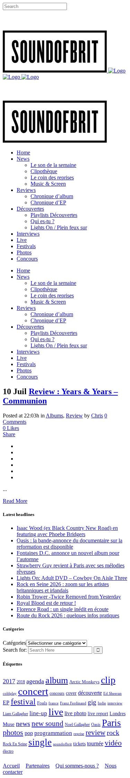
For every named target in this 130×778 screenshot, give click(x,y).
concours (57, 693)
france (54, 703)
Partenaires (38, 766)
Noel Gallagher (77, 724)
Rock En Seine (15, 744)
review (95, 732)
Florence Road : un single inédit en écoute (63, 609)
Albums (54, 415)
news (23, 723)
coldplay (10, 693)
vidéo (113, 742)
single (40, 742)
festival (23, 701)
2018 (21, 682)
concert (33, 691)
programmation (53, 733)
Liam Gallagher (15, 713)
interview (114, 703)
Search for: (15, 650)
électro (8, 751)
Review (74, 415)
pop (29, 733)
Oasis (96, 724)
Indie (102, 703)
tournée (95, 743)
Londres (117, 713)
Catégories (14, 643)
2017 (9, 681)
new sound (47, 723)
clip (108, 680)
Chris (97, 415)
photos (13, 732)
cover (71, 693)
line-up (38, 713)
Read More (15, 501)
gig (92, 702)
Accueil (11, 766)
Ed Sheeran (112, 693)
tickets (79, 743)
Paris (111, 723)
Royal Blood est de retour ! (46, 603)
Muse (9, 724)
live (56, 712)
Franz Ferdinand (73, 703)
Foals (42, 702)
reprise (78, 734)
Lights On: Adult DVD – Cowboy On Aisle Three (72, 578)
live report (98, 713)
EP (6, 702)
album (56, 680)
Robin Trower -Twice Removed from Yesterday (69, 597)
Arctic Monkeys (84, 681)
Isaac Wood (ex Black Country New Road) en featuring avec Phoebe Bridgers (67, 531)
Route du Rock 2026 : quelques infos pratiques (68, 615)
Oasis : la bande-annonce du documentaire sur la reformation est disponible (69, 544)
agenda (35, 681)
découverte (90, 693)
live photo (75, 713)
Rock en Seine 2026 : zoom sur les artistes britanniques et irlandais (63, 587)
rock (113, 732)
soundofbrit (62, 744)
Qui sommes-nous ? (77, 766)
